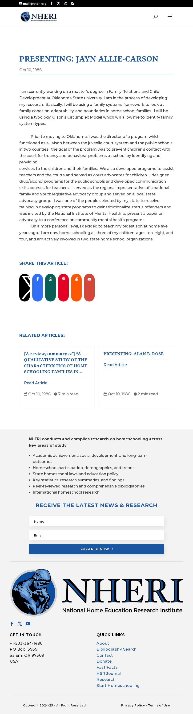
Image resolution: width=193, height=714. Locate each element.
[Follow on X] (20, 623)
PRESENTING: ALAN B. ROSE (134, 353)
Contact (104, 655)
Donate (104, 661)
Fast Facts (107, 667)
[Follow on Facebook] (12, 623)
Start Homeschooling (118, 685)
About (102, 643)
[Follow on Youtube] (28, 623)
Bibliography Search (116, 649)
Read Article (35, 383)
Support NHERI (148, 701)
